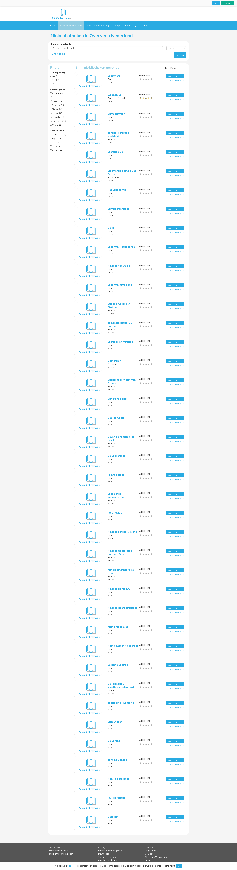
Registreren (227, 3)
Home (53, 25)
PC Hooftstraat (117, 797)
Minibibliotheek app (107, 860)
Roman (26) (57, 101)
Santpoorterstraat (119, 208)
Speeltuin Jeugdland (120, 284)
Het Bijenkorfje (117, 189)
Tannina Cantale (118, 759)
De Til (111, 227)
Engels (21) (57, 138)
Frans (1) (56, 146)
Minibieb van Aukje (119, 265)
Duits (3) (55, 142)
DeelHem (113, 816)
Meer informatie (176, 80)
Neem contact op (175, 76)
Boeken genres (58, 89)
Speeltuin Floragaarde (121, 246)
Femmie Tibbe (116, 474)
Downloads (103, 853)
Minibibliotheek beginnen (110, 850)
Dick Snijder (115, 721)
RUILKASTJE (115, 512)
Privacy (148, 860)
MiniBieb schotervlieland (122, 531)
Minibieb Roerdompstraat (123, 607)
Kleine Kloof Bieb (118, 626)
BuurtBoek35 (115, 151)
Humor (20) (57, 113)
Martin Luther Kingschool (123, 645)
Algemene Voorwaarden (157, 857)
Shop (117, 25)
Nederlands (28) (59, 134)
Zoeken (180, 55)
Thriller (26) (57, 109)
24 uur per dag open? (57, 74)
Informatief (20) (59, 121)
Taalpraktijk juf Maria (121, 702)
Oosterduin (114, 360)
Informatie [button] (128, 25)
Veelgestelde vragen (108, 857)
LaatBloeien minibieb (120, 341)
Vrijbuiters (114, 75)
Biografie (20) (58, 117)
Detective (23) (58, 105)
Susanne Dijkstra (118, 664)
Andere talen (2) (59, 150)
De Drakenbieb (116, 455)
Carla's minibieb (117, 398)
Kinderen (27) (58, 93)
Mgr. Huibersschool (119, 778)
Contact (145, 25)
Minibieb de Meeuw (119, 588)
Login (216, 3)
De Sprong (114, 740)
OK (179, 866)
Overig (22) (57, 125)
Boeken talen (57, 130)
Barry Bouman (116, 113)
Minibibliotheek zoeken (71, 25)
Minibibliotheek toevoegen (98, 25)
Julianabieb (114, 94)
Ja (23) (55, 84)
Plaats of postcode (61, 44)
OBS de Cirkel (116, 417)
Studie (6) (56, 97)
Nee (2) (55, 80)
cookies (73, 865)
